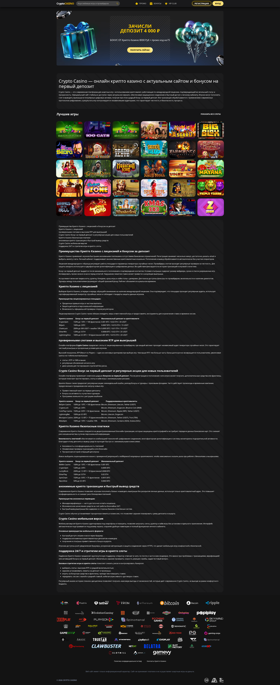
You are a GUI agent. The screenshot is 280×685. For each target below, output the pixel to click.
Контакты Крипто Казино (156, 661)
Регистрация (202, 3)
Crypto (65, 3)
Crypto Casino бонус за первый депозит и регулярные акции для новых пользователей (96, 235)
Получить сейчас (140, 50)
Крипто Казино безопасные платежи (74, 237)
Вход (218, 3)
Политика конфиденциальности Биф (128, 661)
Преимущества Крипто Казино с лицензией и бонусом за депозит (87, 226)
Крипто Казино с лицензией (71, 229)
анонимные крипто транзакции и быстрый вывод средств (83, 240)
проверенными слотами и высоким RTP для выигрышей (83, 232)
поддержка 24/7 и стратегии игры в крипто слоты (80, 246)
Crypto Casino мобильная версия (73, 243)
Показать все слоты (211, 114)
